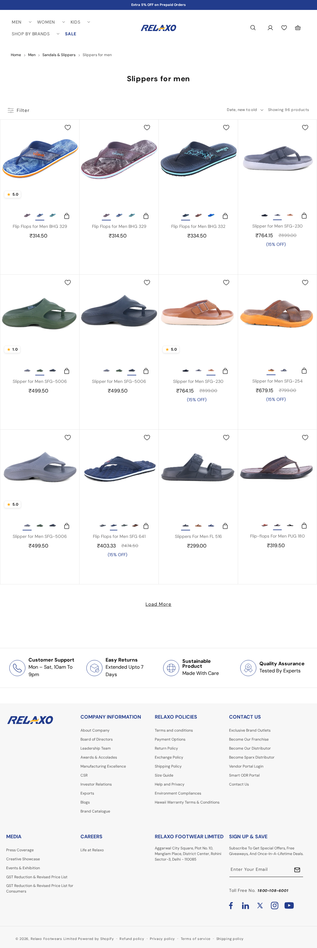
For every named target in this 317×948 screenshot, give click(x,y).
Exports (87, 793)
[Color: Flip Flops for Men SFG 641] (102, 526)
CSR (84, 775)
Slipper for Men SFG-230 (277, 226)
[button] (21, 22)
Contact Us (239, 784)
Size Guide (164, 775)
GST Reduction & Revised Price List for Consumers (39, 888)
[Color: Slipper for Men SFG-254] (271, 370)
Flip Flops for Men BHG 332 (198, 226)
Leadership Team (95, 748)
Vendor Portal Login (246, 766)
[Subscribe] (297, 870)
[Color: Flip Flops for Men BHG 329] (27, 216)
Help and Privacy (170, 784)
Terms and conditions (174, 730)
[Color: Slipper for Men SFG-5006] (27, 371)
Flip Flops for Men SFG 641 (119, 536)
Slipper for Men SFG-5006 (40, 381)
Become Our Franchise (249, 739)
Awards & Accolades (98, 757)
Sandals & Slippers (59, 54)
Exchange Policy (169, 757)
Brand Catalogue (95, 811)
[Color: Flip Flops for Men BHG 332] (185, 216)
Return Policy (166, 748)
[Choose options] (64, 216)
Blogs (85, 802)
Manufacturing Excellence (103, 766)
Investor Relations (96, 784)
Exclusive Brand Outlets (250, 730)
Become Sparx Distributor (252, 757)
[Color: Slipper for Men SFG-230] (264, 215)
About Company (95, 730)
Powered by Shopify (96, 939)
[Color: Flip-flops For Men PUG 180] (264, 525)
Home (16, 54)
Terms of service (196, 939)
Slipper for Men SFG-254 (277, 381)
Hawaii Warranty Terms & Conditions (187, 802)
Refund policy (131, 939)
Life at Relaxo (92, 850)
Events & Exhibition (23, 868)
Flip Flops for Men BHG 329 (40, 226)
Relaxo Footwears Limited (54, 939)
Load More (158, 604)
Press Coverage (20, 850)
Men (32, 54)
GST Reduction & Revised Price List (36, 877)
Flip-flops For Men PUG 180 (277, 536)
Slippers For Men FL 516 (198, 536)
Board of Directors (96, 739)
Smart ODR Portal (244, 775)
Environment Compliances (178, 793)
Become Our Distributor (250, 748)
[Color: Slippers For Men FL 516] (185, 526)
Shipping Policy (168, 766)
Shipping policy (230, 939)
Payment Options (170, 739)
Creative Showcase (23, 859)
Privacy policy (162, 939)
